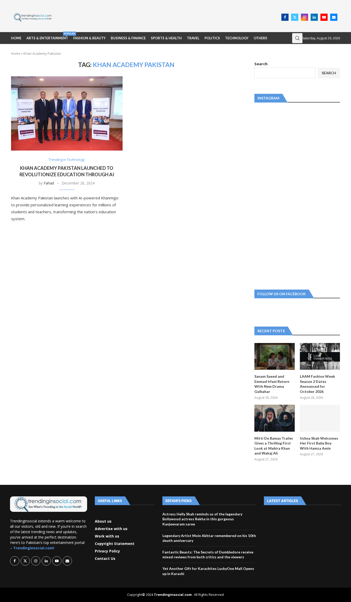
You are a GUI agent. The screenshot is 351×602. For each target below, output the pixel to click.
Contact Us (105, 558)
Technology (236, 38)
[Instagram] (304, 17)
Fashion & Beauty (89, 38)
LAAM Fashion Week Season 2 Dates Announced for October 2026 (317, 384)
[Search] (297, 38)
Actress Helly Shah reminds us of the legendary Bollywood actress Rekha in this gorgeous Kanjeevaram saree (202, 519)
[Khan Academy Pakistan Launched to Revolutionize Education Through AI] (67, 113)
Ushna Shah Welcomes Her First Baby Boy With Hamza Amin (319, 443)
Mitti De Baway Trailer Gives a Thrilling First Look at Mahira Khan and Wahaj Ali (273, 446)
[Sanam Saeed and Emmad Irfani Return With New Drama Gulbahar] (274, 356)
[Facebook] (285, 17)
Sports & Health (166, 38)
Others (260, 38)
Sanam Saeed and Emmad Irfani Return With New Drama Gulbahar (271, 384)
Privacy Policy (107, 551)
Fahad (49, 183)
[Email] (333, 17)
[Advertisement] (168, 16)
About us (103, 521)
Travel (193, 38)
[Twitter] (294, 17)
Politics (212, 38)
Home (16, 38)
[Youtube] (324, 17)
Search (260, 63)
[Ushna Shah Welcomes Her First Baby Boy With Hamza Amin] (320, 418)
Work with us (107, 536)
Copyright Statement (114, 543)
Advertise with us (111, 529)
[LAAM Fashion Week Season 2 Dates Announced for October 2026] (320, 356)
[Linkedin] (314, 17)
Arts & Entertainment (47, 36)
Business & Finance (128, 38)
